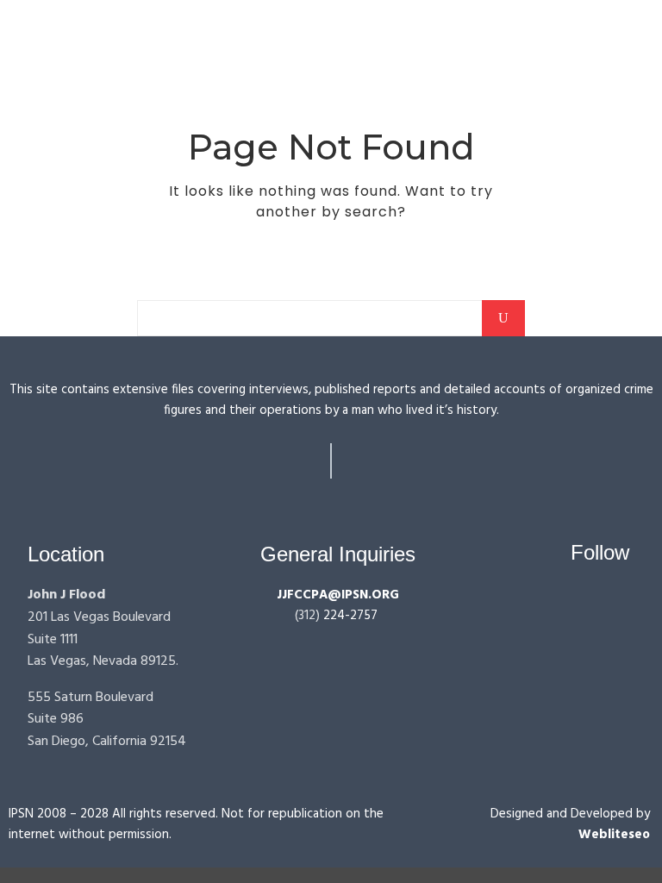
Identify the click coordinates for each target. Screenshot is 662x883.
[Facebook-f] (553, 602)
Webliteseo (614, 834)
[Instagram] (585, 602)
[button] (364, 25)
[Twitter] (618, 602)
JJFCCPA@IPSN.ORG (338, 595)
